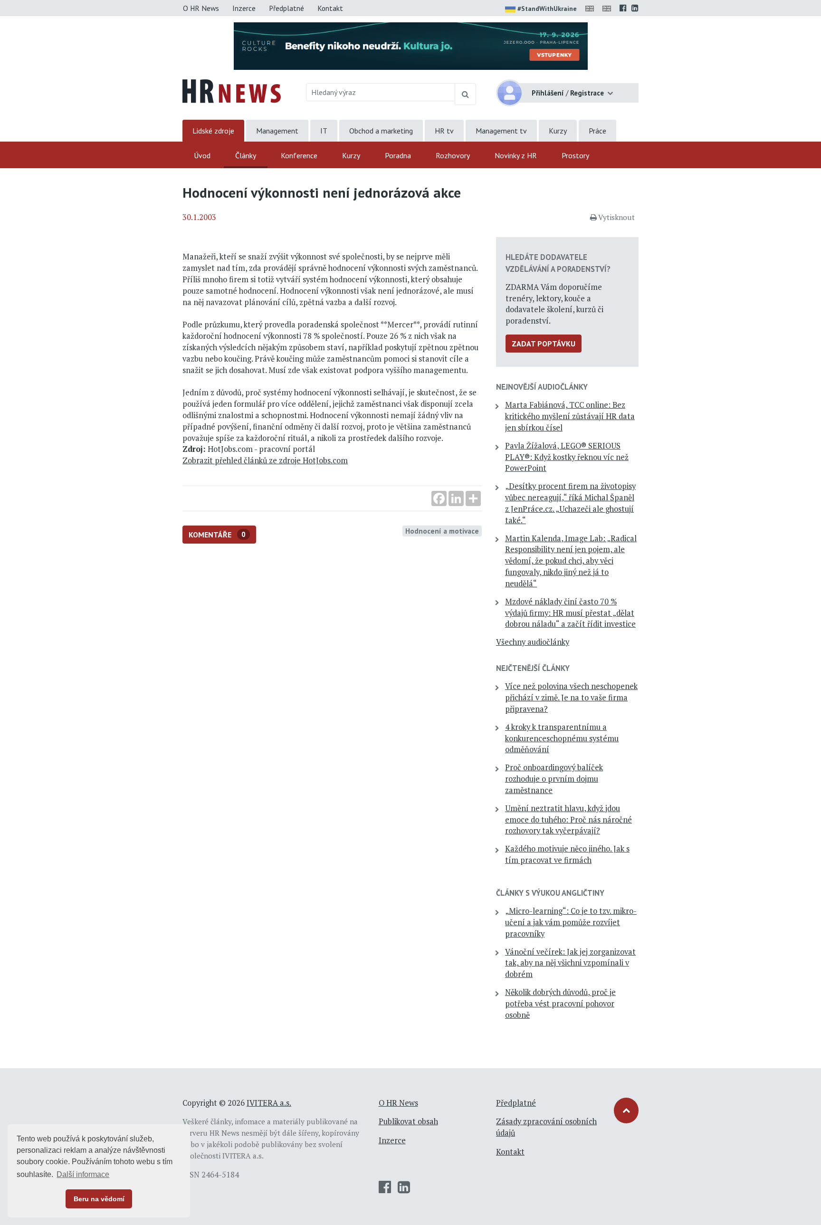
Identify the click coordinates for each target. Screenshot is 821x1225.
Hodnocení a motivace (442, 531)
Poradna (398, 155)
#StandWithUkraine (547, 8)
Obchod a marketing (381, 130)
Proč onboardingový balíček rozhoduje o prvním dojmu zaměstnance (554, 778)
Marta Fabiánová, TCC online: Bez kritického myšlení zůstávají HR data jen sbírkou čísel (570, 416)
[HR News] (231, 90)
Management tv (501, 130)
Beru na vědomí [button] (99, 1199)
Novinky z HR (516, 155)
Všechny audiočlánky (532, 642)
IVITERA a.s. (269, 1103)
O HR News (201, 8)
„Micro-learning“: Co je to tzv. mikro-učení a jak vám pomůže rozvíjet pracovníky (571, 922)
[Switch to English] (591, 8)
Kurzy (558, 130)
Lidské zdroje (213, 130)
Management (277, 130)
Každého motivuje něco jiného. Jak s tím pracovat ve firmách (567, 854)
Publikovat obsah (408, 1121)
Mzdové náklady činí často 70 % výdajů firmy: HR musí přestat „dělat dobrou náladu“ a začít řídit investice (570, 613)
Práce (597, 130)
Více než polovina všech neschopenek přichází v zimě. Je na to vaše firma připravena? (571, 697)
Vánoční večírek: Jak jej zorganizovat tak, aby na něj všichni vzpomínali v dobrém (570, 963)
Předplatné (286, 8)
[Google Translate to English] (608, 8)
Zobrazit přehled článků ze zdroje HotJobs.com (265, 460)
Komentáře (217, 534)
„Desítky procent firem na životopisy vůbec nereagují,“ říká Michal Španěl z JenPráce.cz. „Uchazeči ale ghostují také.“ (570, 503)
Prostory (575, 155)
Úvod (202, 155)
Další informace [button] (83, 1174)
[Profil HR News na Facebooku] (623, 8)
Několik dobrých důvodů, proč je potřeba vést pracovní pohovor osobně (560, 1003)
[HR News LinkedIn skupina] (635, 8)
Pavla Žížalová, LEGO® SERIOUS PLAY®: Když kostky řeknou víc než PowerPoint (567, 457)
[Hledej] (465, 94)
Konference (299, 155)
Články (245, 155)
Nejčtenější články (533, 668)
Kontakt (330, 8)
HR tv (444, 130)
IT (323, 130)
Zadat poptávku (543, 343)
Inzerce (244, 8)
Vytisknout (616, 217)
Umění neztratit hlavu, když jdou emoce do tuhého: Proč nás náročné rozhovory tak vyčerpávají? (568, 819)
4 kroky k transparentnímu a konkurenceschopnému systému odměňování (562, 738)
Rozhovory (453, 155)
